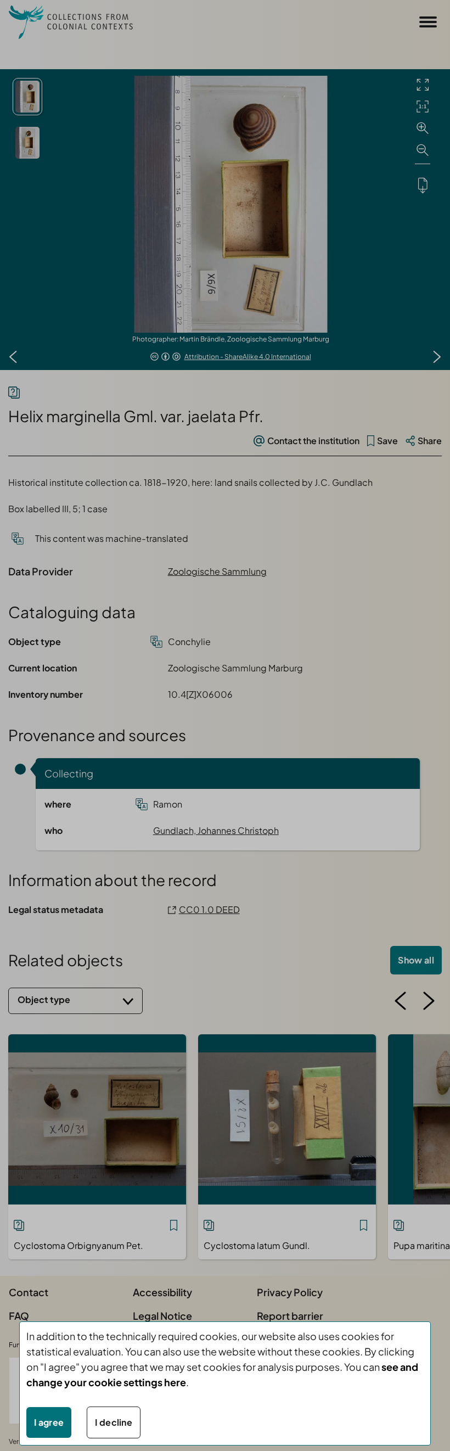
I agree (49, 1422)
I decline (113, 1422)
